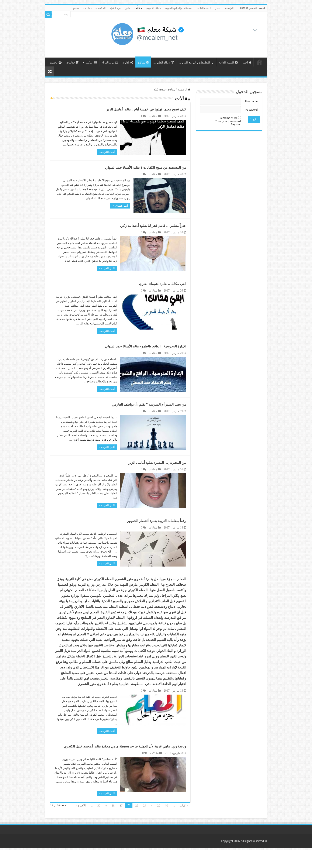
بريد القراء (115, 8)
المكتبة (101, 8)
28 (113, 805)
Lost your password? (228, 121)
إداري (127, 8)
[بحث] (48, 14)
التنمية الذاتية (204, 8)
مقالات (138, 8)
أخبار (217, 8)
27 (120, 805)
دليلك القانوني (153, 8)
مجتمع (76, 8)
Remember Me (229, 118)
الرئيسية (229, 8)
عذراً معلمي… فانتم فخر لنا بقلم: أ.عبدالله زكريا (152, 225)
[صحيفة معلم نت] (184, 34)
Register (236, 124)
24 (144, 805)
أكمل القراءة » (107, 152)
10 (166, 805)
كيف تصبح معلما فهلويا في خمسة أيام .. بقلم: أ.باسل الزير (146, 109)
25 (136, 805)
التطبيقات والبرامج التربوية (179, 8)
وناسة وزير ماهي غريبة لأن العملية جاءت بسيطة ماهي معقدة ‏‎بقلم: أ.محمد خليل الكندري (125, 746)
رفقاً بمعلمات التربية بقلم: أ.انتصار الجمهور (156, 521)
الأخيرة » (81, 805)
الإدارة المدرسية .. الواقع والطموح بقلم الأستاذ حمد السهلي (145, 346)
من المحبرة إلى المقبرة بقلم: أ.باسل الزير (157, 462)
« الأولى (184, 805)
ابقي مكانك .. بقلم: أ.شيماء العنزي (162, 284)
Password (252, 109)
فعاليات (87, 8)
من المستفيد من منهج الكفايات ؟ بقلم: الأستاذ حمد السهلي (145, 167)
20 (158, 805)
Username (251, 101)
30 (98, 805)
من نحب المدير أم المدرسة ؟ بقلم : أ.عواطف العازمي (149, 404)
